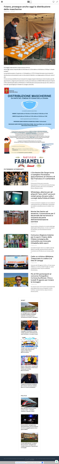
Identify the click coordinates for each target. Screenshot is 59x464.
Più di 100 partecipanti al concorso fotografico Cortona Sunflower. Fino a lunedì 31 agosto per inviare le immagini (42, 278)
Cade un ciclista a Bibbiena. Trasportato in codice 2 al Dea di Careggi (42, 259)
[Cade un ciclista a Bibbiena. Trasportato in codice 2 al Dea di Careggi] (16, 262)
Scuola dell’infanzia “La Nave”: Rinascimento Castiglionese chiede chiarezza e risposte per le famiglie (29, 445)
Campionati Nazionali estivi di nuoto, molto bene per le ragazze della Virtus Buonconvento (29, 350)
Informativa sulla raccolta (20, 462)
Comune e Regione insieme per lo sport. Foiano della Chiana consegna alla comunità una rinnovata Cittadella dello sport (42, 239)
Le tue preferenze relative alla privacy (33, 462)
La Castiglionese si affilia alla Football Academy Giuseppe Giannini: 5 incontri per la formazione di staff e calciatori (29, 315)
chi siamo (32, 459)
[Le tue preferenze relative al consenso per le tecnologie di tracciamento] (56, 461)
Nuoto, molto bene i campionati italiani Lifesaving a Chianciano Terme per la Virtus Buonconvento (29, 368)
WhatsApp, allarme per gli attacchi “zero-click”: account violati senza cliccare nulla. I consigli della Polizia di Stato (43, 195)
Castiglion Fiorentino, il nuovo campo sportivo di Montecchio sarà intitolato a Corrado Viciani (29, 333)
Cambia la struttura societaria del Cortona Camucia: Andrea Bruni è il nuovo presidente (29, 386)
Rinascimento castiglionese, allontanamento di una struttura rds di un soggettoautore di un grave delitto (29, 427)
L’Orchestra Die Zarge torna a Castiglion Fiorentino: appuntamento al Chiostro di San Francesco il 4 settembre (43, 176)
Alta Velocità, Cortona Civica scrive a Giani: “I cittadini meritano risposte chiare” (28, 410)
